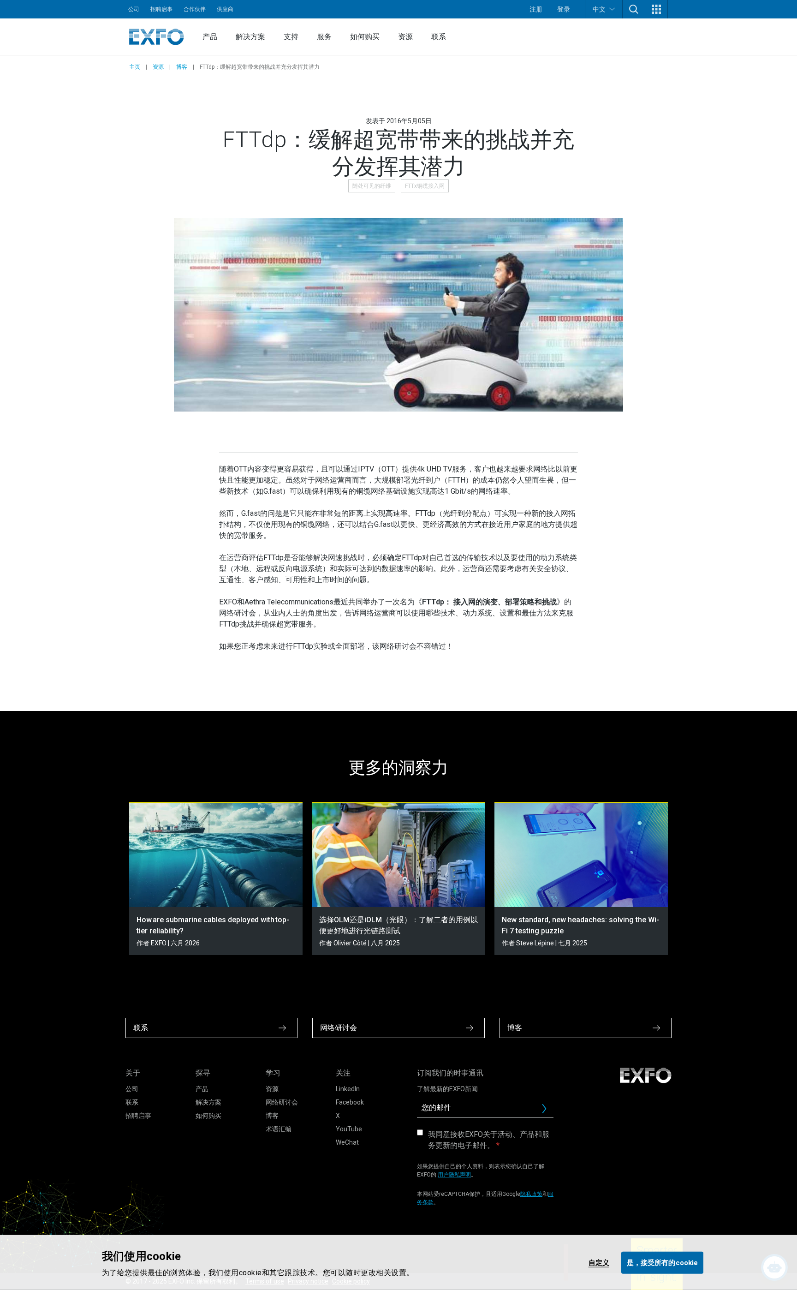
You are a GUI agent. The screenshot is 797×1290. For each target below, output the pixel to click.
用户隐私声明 (454, 1174)
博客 (181, 67)
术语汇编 (278, 1129)
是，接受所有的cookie (662, 1262)
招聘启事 (161, 9)
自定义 (599, 1262)
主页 (134, 67)
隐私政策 (531, 1194)
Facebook (350, 1102)
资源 (405, 36)
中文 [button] (599, 9)
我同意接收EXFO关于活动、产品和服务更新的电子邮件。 (488, 1140)
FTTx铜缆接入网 (425, 186)
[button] (634, 9)
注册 (535, 9)
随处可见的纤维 (371, 186)
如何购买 (365, 36)
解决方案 (250, 36)
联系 (438, 36)
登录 (563, 9)
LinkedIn (348, 1089)
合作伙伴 (195, 9)
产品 (209, 36)
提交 (547, 1111)
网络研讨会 (282, 1102)
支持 (291, 36)
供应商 (225, 9)
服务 (324, 36)
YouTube (349, 1129)
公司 (133, 9)
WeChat (347, 1142)
